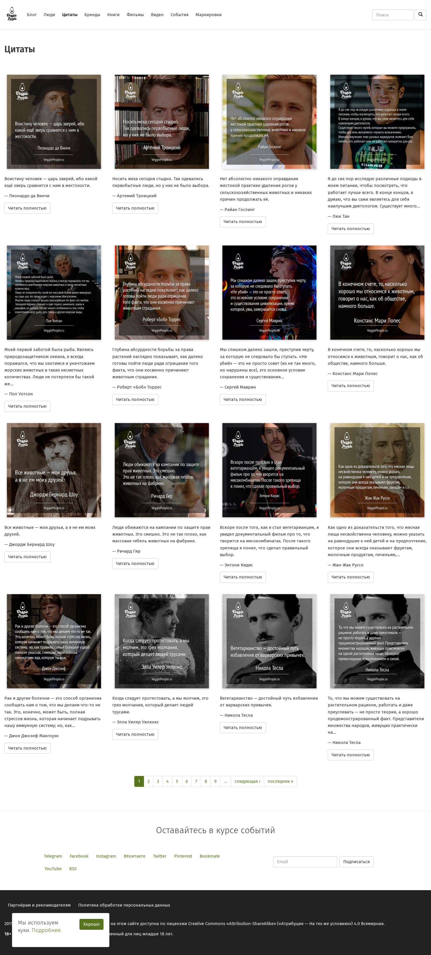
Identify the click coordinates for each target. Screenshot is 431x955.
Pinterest (183, 856)
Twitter (160, 856)
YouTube (53, 868)
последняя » (280, 781)
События (180, 14)
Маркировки (209, 14)
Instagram (106, 856)
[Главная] (13, 13)
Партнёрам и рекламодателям (39, 905)
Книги (113, 14)
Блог (32, 14)
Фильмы (135, 14)
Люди (49, 14)
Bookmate (210, 856)
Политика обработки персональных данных (124, 905)
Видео (157, 14)
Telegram (53, 856)
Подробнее (46, 930)
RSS (73, 868)
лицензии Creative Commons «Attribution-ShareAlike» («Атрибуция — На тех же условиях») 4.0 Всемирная (275, 923)
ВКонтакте (134, 856)
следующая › (247, 781)
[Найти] (421, 14)
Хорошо (91, 924)
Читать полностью (27, 208)
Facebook (79, 856)
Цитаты (69, 14)
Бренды (92, 14)
